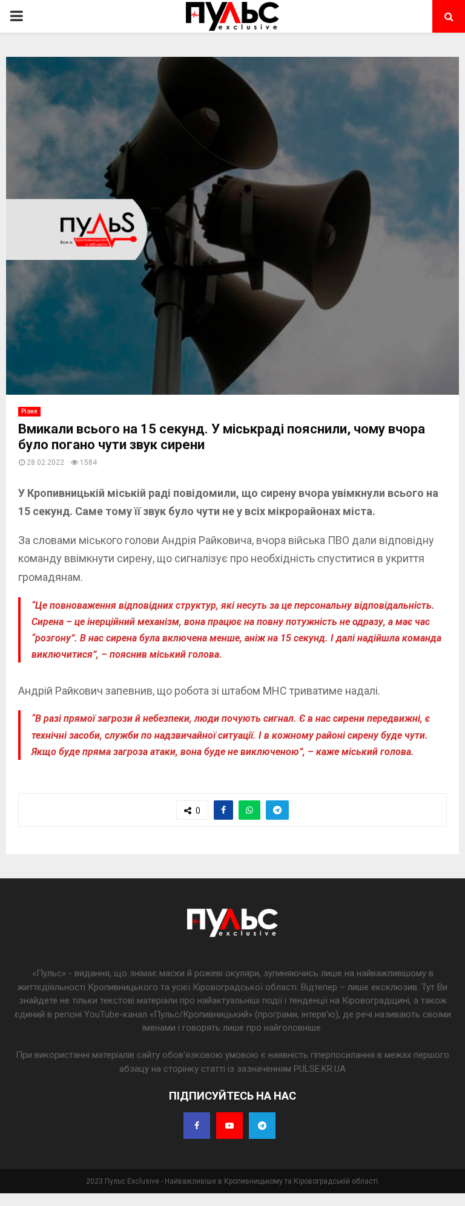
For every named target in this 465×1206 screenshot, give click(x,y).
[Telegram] (262, 1125)
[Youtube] (229, 1125)
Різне (29, 411)
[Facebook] (196, 1125)
